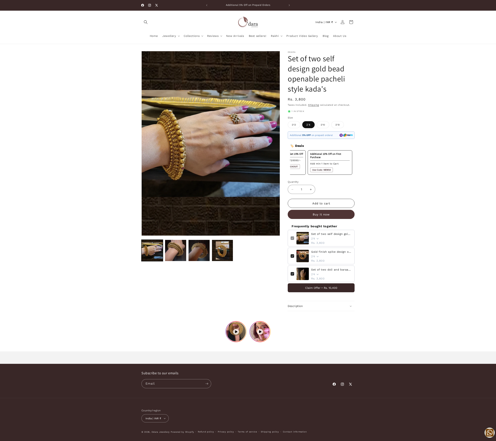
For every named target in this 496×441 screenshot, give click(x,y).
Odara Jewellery (161, 432)
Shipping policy (270, 432)
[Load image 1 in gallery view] (152, 250)
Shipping (313, 105)
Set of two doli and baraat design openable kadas (331, 269)
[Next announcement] (289, 5)
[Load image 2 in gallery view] (175, 250)
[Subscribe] (206, 383)
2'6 (325, 125)
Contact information (295, 432)
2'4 (308, 124)
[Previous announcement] (206, 5)
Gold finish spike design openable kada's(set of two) (331, 251)
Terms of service (247, 432)
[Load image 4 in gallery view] (222, 250)
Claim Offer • (321, 287)
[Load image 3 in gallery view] (199, 250)
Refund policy (206, 432)
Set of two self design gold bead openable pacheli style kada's (331, 233)
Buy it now (321, 214)
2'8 (339, 125)
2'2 (296, 125)
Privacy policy (226, 432)
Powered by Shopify (182, 432)
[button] (145, 22)
